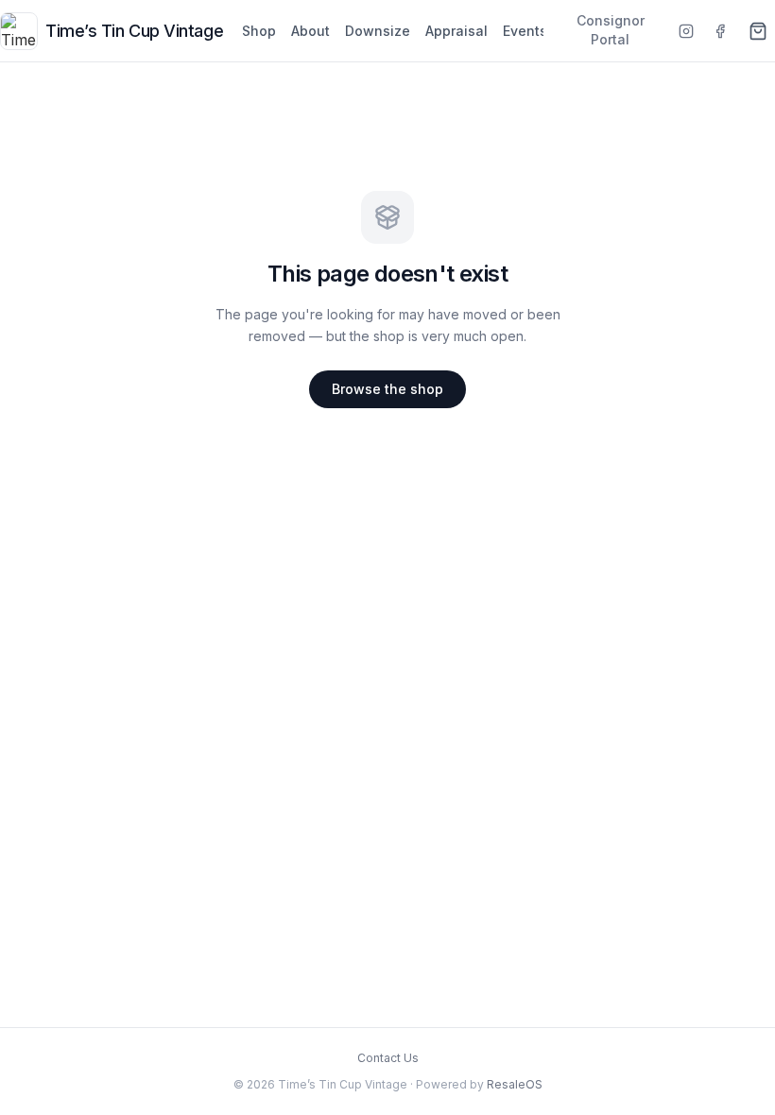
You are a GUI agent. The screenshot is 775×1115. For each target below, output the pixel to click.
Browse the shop (387, 389)
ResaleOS (514, 1084)
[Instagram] (686, 31)
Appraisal (456, 31)
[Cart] (758, 31)
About (310, 31)
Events (525, 31)
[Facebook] (720, 31)
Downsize (377, 31)
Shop (259, 31)
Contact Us (388, 1058)
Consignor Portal (611, 29)
